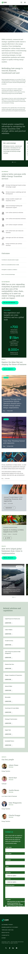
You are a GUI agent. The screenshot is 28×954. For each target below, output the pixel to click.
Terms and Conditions (7, 929)
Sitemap (4, 937)
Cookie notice (5, 935)
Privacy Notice (5, 932)
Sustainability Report (7, 924)
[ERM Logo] (4, 2)
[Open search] (21, 2)
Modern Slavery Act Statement (10, 927)
